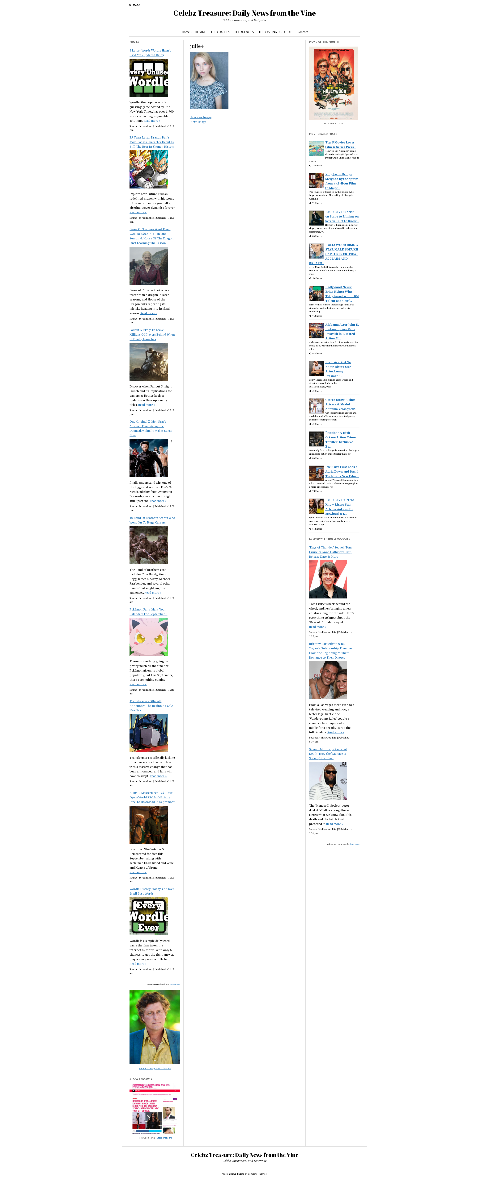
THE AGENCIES (244, 32)
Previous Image (200, 117)
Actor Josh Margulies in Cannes (155, 1068)
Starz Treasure (164, 1137)
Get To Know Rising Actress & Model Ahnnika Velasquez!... (341, 404)
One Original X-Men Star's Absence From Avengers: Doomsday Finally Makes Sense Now (151, 428)
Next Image (198, 122)
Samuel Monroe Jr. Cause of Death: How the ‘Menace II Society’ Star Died (328, 753)
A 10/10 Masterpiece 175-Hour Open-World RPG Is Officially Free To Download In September (152, 797)
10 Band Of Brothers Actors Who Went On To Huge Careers (152, 520)
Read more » (152, 120)
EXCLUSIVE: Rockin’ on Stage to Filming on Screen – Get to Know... (342, 216)
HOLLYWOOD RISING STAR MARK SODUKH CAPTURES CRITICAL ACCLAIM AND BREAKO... (333, 254)
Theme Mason (175, 984)
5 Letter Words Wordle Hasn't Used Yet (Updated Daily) (150, 52)
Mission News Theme (233, 1173)
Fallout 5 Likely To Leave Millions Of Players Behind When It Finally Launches (152, 334)
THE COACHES (220, 32)
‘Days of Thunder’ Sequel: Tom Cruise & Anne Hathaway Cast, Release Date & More (330, 552)
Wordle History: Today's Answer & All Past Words (152, 891)
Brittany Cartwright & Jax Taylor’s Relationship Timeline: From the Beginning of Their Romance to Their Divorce (331, 651)
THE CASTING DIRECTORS (275, 32)
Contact (303, 32)
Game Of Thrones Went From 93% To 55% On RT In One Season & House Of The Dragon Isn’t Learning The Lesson (151, 236)
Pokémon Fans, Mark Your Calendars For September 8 (148, 611)
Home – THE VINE (194, 32)
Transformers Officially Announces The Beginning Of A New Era (151, 705)
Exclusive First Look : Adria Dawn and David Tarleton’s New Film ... (342, 471)
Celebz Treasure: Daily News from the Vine (244, 13)
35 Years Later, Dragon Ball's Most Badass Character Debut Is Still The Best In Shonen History (152, 142)
